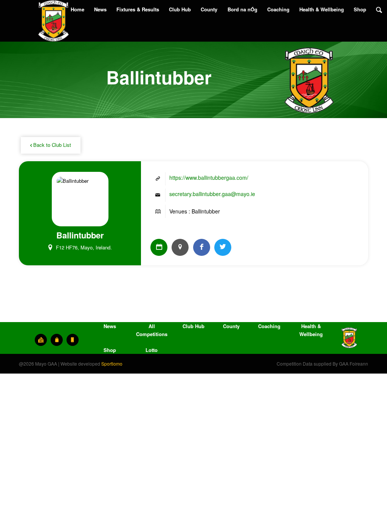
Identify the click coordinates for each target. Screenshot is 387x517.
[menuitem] (77, 9)
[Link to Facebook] (201, 247)
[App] (73, 340)
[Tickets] (41, 340)
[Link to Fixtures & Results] (158, 247)
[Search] (379, 9)
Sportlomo (111, 363)
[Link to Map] (180, 247)
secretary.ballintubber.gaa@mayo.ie (212, 194)
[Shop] (57, 340)
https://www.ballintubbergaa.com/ (208, 177)
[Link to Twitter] (222, 247)
